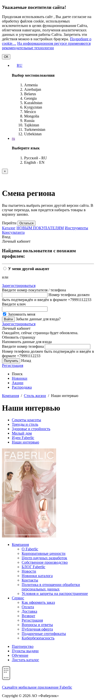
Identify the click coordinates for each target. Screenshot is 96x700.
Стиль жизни (35, 396)
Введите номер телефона (23, 346)
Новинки (19, 378)
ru (13, 138)
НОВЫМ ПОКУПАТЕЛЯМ (40, 228)
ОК (6, 57)
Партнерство (22, 646)
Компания (10, 396)
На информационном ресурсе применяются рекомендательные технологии (46, 45)
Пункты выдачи (25, 651)
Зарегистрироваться (18, 285)
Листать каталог (25, 660)
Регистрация (12, 365)
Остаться (26, 223)
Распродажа (22, 387)
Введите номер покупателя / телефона (34, 290)
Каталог (9, 228)
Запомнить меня (21, 314)
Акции (17, 383)
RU (19, 65)
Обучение (20, 655)
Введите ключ (14, 304)
